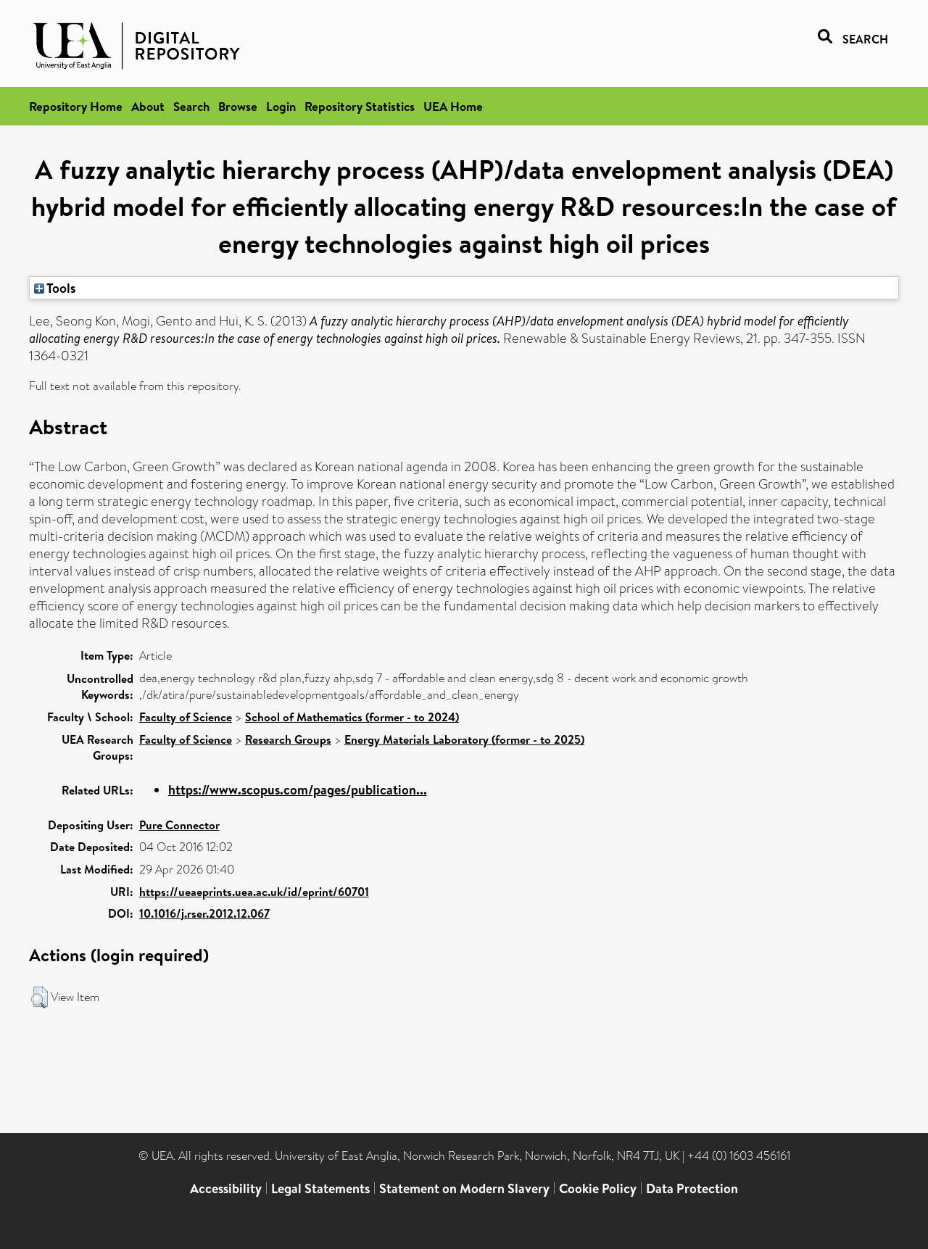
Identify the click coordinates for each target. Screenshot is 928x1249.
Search (191, 106)
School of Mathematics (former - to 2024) (352, 717)
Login (281, 106)
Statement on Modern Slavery (464, 1188)
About (148, 106)
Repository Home (76, 106)
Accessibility (226, 1188)
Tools (60, 287)
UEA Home (453, 106)
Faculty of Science (185, 717)
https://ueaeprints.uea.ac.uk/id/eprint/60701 (254, 892)
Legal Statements (320, 1188)
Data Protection (692, 1188)
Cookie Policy (598, 1188)
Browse (237, 106)
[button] (39, 997)
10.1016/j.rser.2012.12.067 (204, 913)
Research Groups (288, 739)
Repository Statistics (359, 106)
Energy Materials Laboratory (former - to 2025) (464, 739)
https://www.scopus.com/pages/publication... (297, 790)
